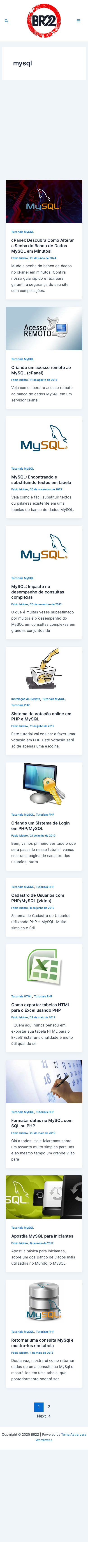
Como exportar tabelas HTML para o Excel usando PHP (40, 1007)
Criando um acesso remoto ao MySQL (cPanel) (41, 370)
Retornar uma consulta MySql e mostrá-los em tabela (42, 1343)
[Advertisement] (44, 133)
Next (44, 1416)
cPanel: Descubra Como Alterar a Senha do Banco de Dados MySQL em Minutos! (42, 245)
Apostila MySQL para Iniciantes (42, 1235)
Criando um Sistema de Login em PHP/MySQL (40, 825)
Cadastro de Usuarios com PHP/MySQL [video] (37, 898)
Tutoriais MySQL (22, 232)
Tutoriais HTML (21, 996)
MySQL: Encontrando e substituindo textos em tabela (41, 479)
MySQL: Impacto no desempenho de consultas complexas (37, 592)
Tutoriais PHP (20, 705)
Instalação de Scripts (25, 699)
